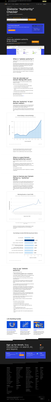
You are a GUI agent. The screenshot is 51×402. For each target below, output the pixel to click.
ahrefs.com (12, 21)
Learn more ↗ (8, 356)
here (23, 95)
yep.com (15, 21)
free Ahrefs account (17, 43)
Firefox (38, 43)
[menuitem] (10, 4)
